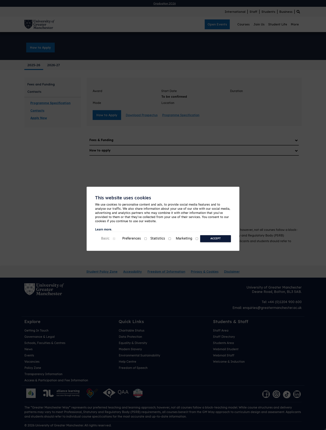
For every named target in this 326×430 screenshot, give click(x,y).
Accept (215, 238)
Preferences (131, 238)
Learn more (103, 229)
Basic (105, 238)
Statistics (157, 238)
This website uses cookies (123, 198)
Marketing (184, 238)
